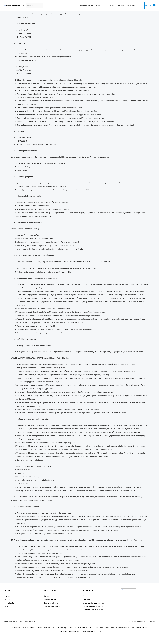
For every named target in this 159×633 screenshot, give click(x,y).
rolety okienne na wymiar (120, 627)
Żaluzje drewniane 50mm (92, 606)
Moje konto (9, 603)
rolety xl (47, 627)
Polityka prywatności (52, 606)
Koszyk (7, 606)
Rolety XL (86, 599)
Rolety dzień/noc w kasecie (93, 603)
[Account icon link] (140, 5)
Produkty (100, 5)
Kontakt (131, 5)
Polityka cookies (50, 599)
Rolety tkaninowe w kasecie (93, 610)
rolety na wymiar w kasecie (32, 627)
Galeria (120, 5)
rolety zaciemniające (59, 627)
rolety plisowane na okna (92, 632)
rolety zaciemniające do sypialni (69, 632)
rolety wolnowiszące (101, 627)
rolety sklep (16, 627)
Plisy (84, 596)
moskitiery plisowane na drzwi (81, 627)
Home (7, 596)
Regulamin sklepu (51, 603)
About (7, 599)
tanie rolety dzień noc (139, 627)
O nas (111, 5)
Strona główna (85, 5)
